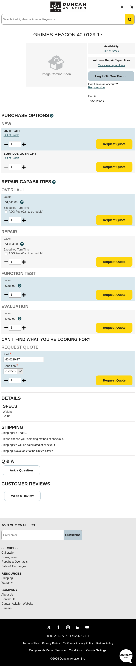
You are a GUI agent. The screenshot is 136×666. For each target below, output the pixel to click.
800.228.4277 (55, 635)
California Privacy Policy (78, 643)
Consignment (9, 557)
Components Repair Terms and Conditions (56, 650)
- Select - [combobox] (10, 371)
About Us (7, 594)
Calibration (8, 552)
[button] (4, 7)
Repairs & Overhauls (14, 561)
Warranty (7, 582)
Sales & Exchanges (13, 566)
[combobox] (60, 19)
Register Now (96, 87)
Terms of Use (31, 643)
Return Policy (104, 643)
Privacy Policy (51, 643)
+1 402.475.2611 (78, 635)
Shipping (7, 578)
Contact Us (8, 599)
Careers (6, 608)
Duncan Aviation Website (17, 603)
